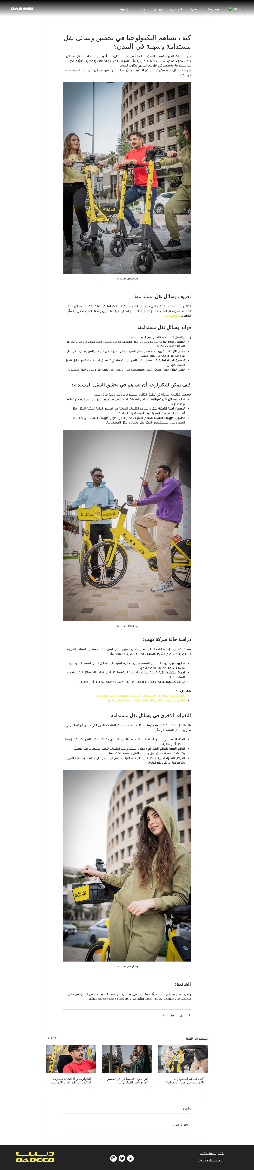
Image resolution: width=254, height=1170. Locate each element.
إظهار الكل (51, 1038)
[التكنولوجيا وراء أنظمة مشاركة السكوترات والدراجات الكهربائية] (71, 1059)
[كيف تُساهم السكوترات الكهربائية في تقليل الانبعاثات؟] (183, 1059)
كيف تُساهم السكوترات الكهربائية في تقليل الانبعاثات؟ (184, 1080)
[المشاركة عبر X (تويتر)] (180, 1015)
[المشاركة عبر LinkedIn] (172, 1015)
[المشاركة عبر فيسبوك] (189, 1015)
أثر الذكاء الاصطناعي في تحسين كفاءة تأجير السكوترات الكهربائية (127, 1080)
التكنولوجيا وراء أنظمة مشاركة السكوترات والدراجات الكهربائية (71, 1080)
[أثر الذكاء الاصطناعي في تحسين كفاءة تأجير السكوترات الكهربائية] (127, 1059)
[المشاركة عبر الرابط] (164, 1015)
